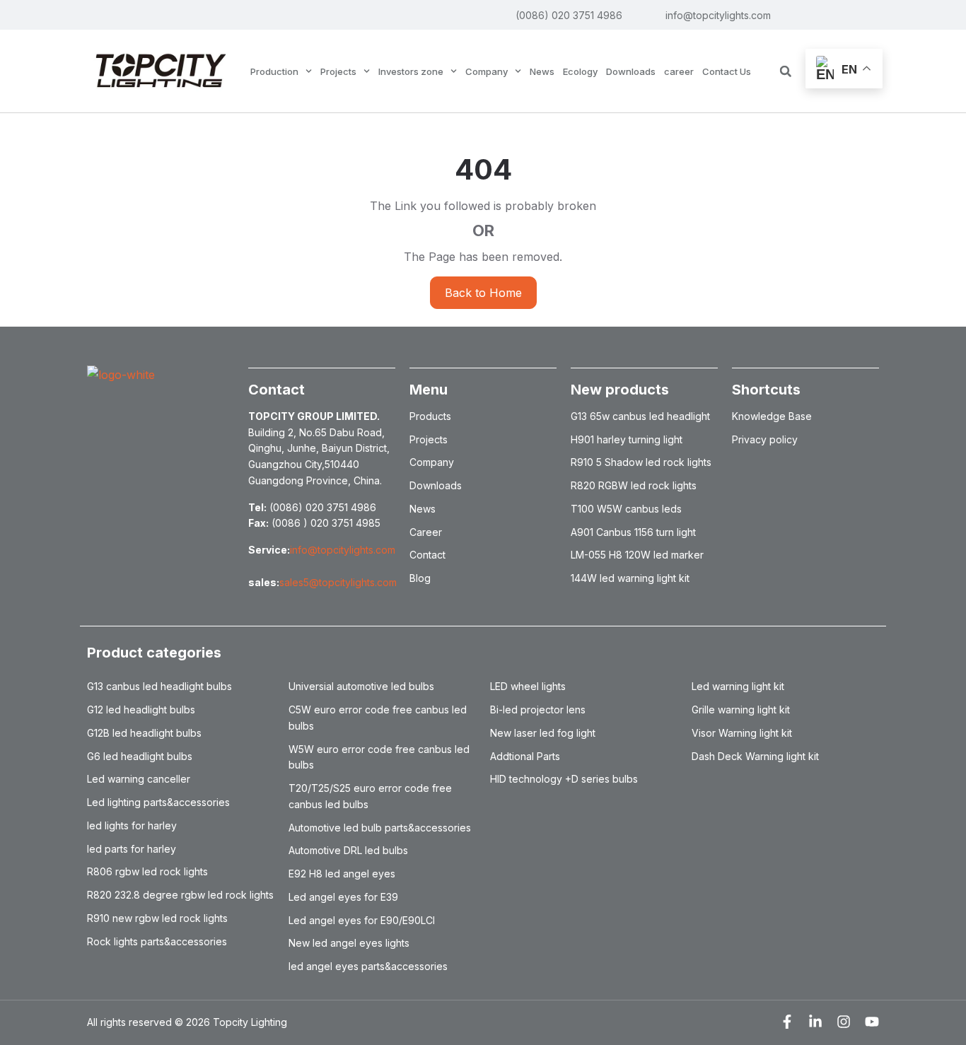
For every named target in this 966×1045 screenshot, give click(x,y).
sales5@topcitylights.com (338, 582)
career (679, 71)
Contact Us (726, 71)
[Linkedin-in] (815, 1022)
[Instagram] (844, 1022)
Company (486, 71)
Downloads (631, 71)
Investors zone (410, 71)
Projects (338, 71)
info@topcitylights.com (342, 550)
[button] (785, 71)
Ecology (580, 71)
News (542, 71)
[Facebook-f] (787, 1022)
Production (274, 71)
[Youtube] (872, 1022)
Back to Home (483, 293)
